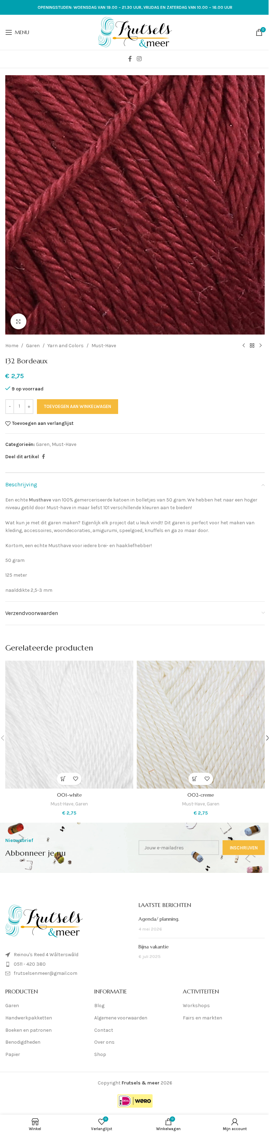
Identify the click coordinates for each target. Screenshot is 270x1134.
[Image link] (44, 921)
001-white (69, 795)
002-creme (200, 795)
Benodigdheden (22, 1042)
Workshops (196, 1006)
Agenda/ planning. (159, 919)
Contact (103, 1030)
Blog (99, 1006)
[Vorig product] (243, 346)
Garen (33, 346)
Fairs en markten (202, 1018)
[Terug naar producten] (252, 346)
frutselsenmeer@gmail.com (45, 973)
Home (11, 346)
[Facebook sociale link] (130, 58)
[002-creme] (201, 725)
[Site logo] (135, 32)
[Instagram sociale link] (139, 58)
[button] (63, 779)
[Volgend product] (260, 346)
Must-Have (103, 346)
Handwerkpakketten (28, 1018)
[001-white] (69, 725)
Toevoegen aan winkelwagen (77, 406)
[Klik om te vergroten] (18, 321)
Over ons (104, 1042)
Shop (100, 1054)
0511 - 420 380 (30, 964)
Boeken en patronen (28, 1030)
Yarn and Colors (65, 346)
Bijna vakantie (154, 947)
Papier (12, 1054)
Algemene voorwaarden (120, 1018)
